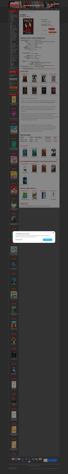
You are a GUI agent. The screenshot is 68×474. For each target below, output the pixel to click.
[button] (19, 239)
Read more (34, 236)
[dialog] (34, 237)
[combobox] (53, 232)
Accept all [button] (47, 239)
